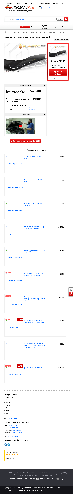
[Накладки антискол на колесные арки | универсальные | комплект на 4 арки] (14, 304)
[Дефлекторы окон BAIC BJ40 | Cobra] (14, 163)
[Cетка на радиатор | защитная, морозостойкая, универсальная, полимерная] (14, 327)
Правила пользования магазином (25, 478)
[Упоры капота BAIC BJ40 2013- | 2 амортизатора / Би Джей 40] (14, 234)
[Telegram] (8, 444)
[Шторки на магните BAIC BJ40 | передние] (14, 210)
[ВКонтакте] (5, 444)
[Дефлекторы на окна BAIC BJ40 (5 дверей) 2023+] (14, 257)
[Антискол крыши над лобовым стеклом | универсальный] (14, 280)
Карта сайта (12, 478)
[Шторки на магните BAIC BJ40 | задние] (14, 187)
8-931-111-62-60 (46, 7)
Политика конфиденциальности (48, 478)
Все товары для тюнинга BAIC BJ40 (26, 141)
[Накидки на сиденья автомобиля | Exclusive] (14, 374)
